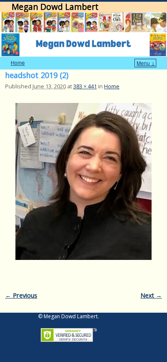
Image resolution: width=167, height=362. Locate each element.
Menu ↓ (146, 62)
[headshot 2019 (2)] (83, 181)
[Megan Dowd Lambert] (83, 34)
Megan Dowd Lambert (55, 6)
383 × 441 (85, 86)
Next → (151, 295)
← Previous (21, 295)
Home (18, 62)
